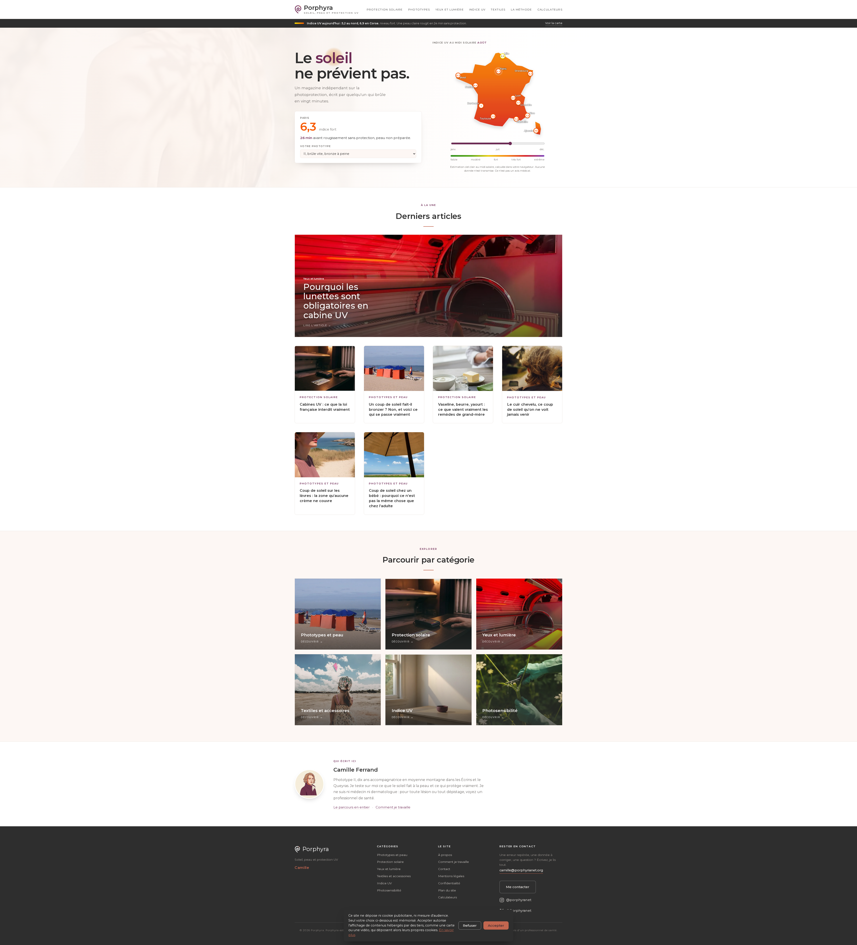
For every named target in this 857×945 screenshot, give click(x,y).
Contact (444, 869)
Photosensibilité (389, 890)
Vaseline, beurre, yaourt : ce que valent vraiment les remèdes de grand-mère (463, 409)
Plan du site (447, 890)
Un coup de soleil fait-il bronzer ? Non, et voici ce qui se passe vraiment (393, 409)
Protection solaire (385, 9)
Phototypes (419, 9)
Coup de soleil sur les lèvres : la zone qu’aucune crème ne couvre (324, 495)
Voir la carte (553, 23)
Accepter (496, 925)
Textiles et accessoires (394, 876)
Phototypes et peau (388, 397)
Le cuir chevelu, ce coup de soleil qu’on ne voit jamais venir (530, 409)
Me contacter (517, 887)
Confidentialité (449, 883)
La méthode (521, 9)
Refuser (470, 925)
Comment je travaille (393, 807)
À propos (445, 855)
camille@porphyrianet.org (521, 870)
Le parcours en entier (351, 807)
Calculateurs (549, 9)
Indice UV (477, 9)
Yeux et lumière (449, 9)
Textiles (498, 9)
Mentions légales (451, 876)
